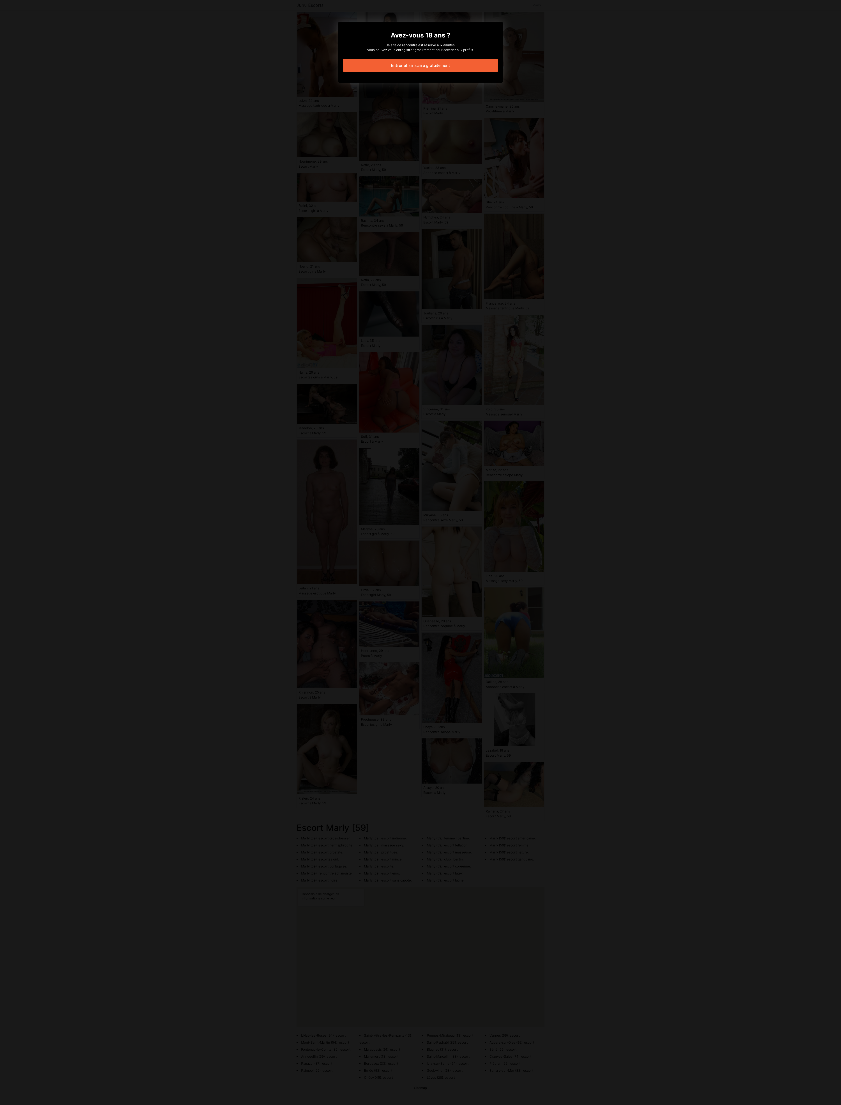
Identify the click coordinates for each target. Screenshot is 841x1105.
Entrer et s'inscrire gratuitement (420, 65)
